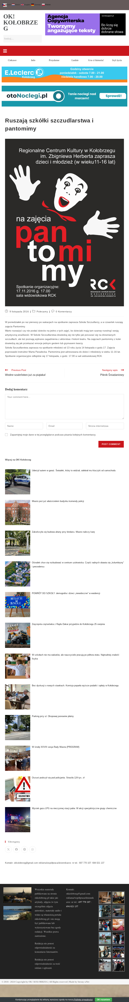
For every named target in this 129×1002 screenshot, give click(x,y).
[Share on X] (8, 849)
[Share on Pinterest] (24, 849)
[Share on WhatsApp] (32, 849)
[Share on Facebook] (16, 849)
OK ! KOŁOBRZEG (38, 982)
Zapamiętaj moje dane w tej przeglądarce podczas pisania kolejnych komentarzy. (53, 434)
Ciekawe (12, 60)
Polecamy (42, 311)
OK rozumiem (103, 999)
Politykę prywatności (83, 999)
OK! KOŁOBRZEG (20, 22)
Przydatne (54, 60)
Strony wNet (83, 982)
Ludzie (75, 60)
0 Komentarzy (64, 311)
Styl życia (117, 60)
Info (33, 60)
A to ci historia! (96, 60)
